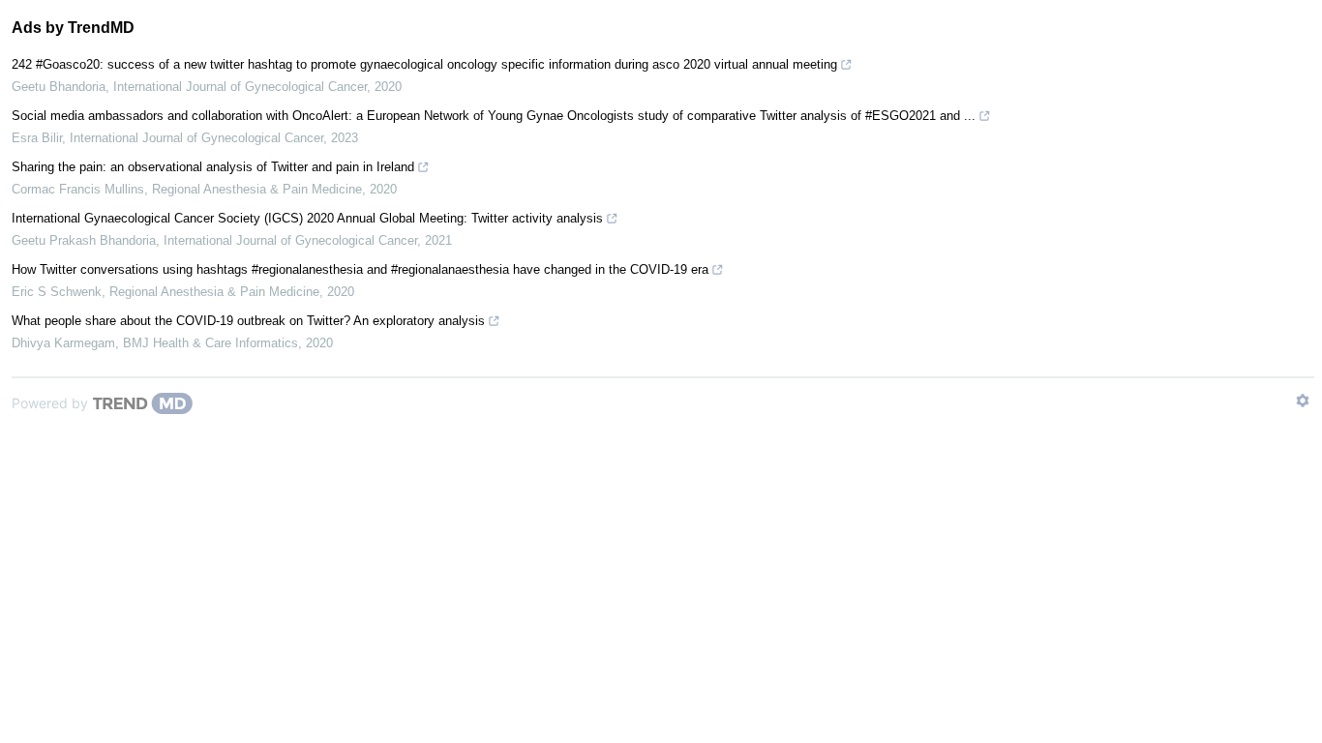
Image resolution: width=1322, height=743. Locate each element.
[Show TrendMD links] (1302, 400)
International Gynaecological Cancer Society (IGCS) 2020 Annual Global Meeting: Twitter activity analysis (307, 218)
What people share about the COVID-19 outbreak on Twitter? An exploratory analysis (248, 320)
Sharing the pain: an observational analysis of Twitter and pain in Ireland (213, 167)
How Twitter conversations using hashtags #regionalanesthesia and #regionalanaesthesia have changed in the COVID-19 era (360, 269)
